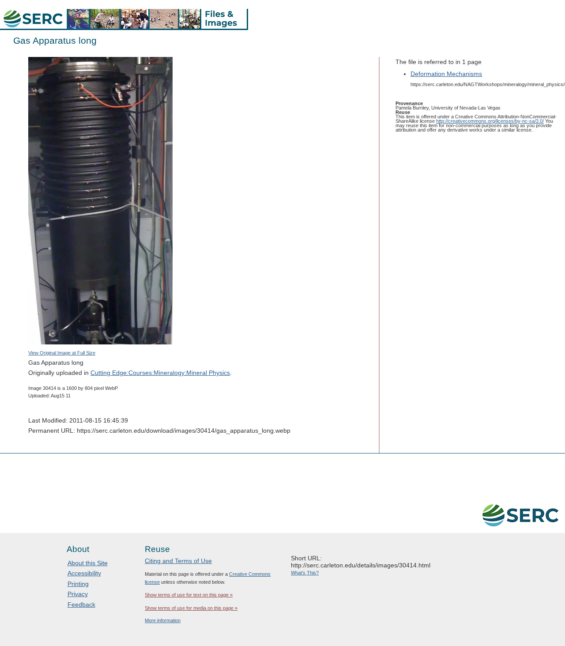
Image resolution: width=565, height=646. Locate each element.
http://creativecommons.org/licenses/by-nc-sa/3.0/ (490, 121)
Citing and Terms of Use (178, 560)
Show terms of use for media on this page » (191, 608)
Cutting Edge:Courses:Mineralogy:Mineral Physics (160, 372)
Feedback (81, 604)
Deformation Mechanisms (446, 73)
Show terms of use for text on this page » (189, 594)
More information (163, 620)
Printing (78, 583)
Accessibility (84, 573)
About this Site (88, 563)
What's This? (305, 572)
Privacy (78, 593)
